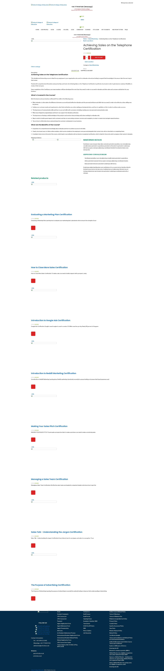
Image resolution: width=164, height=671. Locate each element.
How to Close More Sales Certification (49, 267)
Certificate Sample (114, 635)
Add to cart (99, 57)
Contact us (86, 611)
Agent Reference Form (63, 626)
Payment (59, 621)
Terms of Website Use (115, 616)
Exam (58, 611)
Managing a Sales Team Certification (49, 479)
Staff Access (86, 614)
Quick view (33, 232)
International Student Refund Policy (67, 637)
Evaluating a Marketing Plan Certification (51, 214)
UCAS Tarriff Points (88, 626)
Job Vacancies (87, 633)
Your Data (112, 628)
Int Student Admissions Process (66, 633)
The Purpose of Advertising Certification (50, 585)
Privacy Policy (113, 621)
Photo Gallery (87, 630)
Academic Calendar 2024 (90, 621)
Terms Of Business (114, 614)
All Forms (60, 630)
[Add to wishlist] (33, 223)
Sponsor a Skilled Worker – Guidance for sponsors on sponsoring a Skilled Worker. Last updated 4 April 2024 (121, 658)
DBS (84, 628)
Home (85, 38)
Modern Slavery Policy (115, 630)
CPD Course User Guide (64, 642)
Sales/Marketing (93, 38)
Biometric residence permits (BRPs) (119, 650)
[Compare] (33, 211)
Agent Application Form (64, 623)
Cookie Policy (113, 623)
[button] (33, 228)
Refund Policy (113, 633)
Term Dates (86, 623)
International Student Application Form (68, 635)
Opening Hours (87, 619)
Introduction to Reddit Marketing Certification (53, 373)
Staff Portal (86, 616)
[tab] (75, 70)
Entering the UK (113, 648)
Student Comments (62, 614)
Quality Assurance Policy (116, 626)
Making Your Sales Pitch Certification (49, 426)
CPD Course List (62, 616)
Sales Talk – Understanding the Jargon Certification (56, 532)
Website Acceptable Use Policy (118, 619)
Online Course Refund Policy (117, 611)
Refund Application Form (64, 640)
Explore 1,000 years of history (117, 646)
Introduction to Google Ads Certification (50, 320)
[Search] (82, 32)
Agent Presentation (63, 628)
